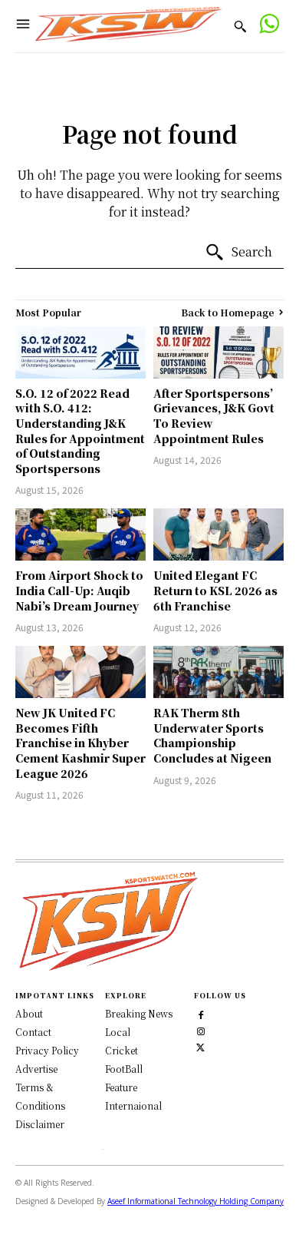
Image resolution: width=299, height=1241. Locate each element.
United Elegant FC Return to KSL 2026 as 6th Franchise (215, 590)
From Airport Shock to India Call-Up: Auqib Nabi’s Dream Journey (79, 590)
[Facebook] (200, 1014)
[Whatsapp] (269, 26)
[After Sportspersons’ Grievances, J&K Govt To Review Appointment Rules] (218, 352)
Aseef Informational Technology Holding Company (195, 1201)
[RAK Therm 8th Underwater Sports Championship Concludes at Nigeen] (218, 672)
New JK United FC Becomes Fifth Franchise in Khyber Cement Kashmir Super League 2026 (80, 742)
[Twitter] (200, 1046)
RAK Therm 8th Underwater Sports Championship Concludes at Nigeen (212, 735)
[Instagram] (200, 1030)
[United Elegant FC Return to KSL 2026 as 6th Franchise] (218, 534)
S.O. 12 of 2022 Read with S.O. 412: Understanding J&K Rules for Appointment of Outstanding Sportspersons (80, 431)
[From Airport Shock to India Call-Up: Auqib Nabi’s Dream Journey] (80, 534)
